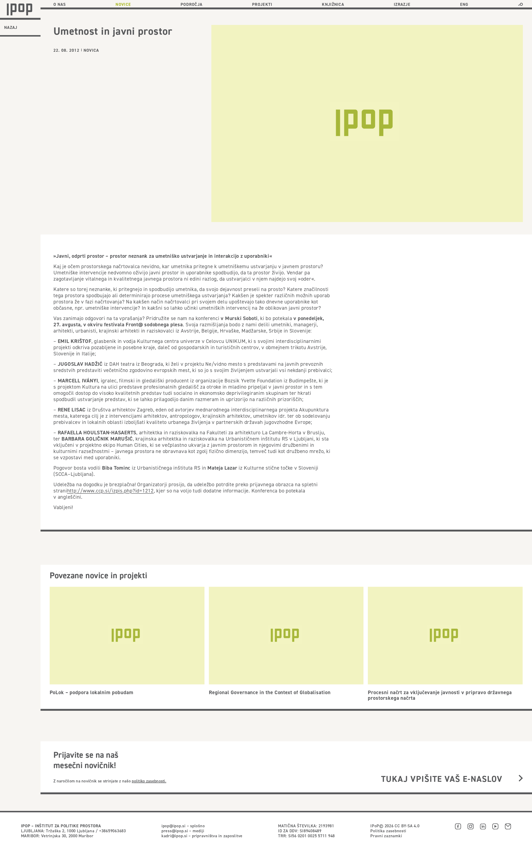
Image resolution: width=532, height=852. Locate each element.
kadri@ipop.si (174, 835)
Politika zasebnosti (388, 830)
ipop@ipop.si (173, 825)
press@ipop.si (174, 830)
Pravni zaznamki (386, 835)
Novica (91, 50)
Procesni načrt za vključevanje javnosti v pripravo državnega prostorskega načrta (440, 695)
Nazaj (10, 27)
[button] (520, 4)
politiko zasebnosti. (149, 780)
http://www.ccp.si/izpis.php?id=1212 (110, 490)
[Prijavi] (520, 778)
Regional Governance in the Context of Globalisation (270, 692)
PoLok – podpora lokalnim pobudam (91, 692)
